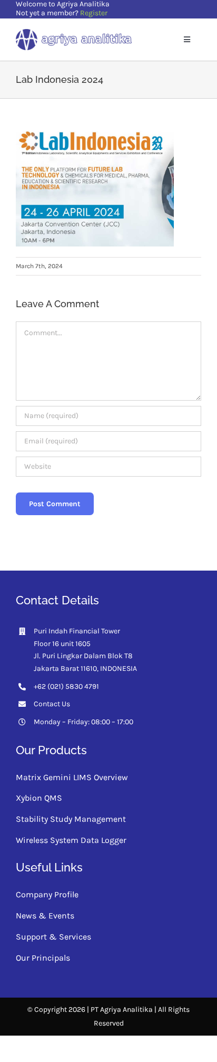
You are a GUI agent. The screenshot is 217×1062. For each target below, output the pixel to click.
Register (93, 12)
